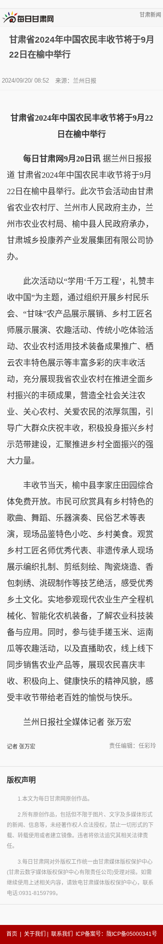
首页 (11, 934)
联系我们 (62, 934)
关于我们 (35, 934)
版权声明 (21, 780)
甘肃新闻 (150, 15)
